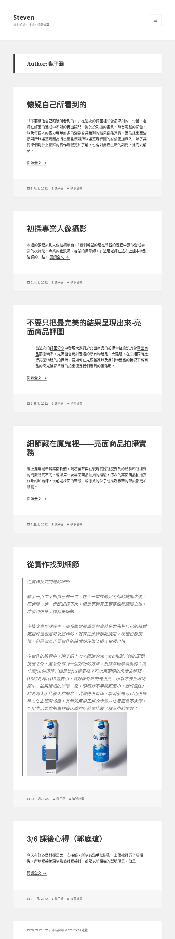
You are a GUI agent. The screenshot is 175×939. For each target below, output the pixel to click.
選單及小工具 (156, 20)
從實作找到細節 (53, 564)
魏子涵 (59, 188)
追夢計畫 (76, 188)
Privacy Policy (37, 930)
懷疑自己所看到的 (57, 105)
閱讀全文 (37, 162)
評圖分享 (57, 348)
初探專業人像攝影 (57, 229)
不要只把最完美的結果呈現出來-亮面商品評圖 (84, 327)
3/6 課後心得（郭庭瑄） (67, 839)
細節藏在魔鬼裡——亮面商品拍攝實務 (86, 447)
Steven (23, 17)
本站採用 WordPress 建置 (70, 930)
